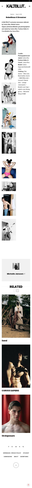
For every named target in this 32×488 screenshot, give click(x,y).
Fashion (12, 14)
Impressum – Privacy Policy (12, 453)
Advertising (24, 456)
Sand (4, 341)
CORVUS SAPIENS (10, 391)
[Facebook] (8, 447)
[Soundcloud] (16, 447)
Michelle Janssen (15, 274)
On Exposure (8, 436)
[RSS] (19, 447)
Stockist (26, 453)
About (16, 456)
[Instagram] (12, 447)
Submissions (8, 456)
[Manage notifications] (28, 484)
